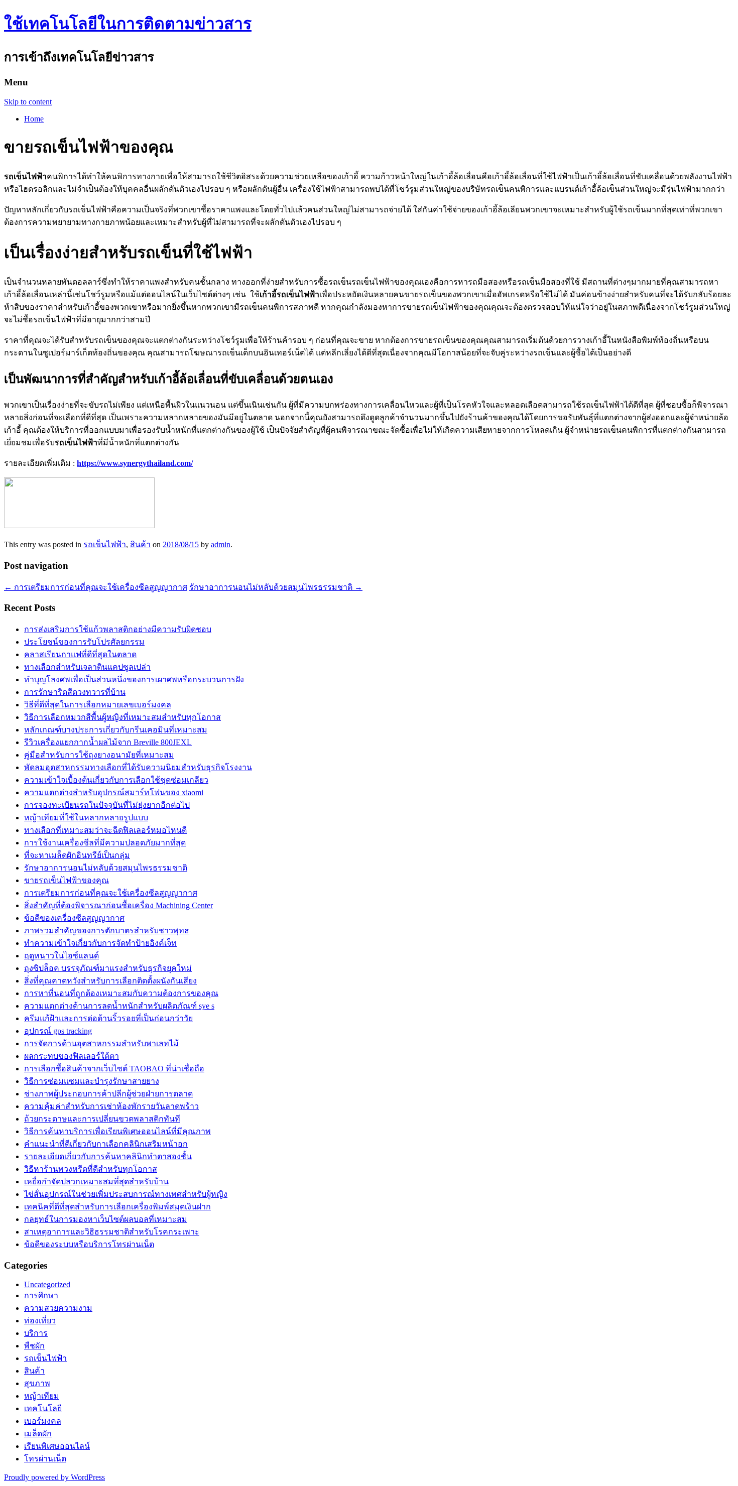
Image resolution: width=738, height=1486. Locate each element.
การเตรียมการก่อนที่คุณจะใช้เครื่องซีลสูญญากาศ (95, 587)
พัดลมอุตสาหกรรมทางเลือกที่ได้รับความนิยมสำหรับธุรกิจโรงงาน (138, 767)
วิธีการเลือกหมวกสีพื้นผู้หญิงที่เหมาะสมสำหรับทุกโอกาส (122, 717)
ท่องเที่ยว (40, 1320)
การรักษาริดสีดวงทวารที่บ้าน (75, 692)
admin (220, 544)
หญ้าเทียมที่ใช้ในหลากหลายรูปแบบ (86, 817)
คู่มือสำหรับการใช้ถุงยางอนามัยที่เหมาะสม (99, 755)
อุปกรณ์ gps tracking (58, 1031)
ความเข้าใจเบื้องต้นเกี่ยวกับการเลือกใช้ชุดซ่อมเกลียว (116, 780)
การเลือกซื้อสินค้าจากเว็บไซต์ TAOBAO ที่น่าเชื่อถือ (114, 1068)
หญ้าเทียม (41, 1396)
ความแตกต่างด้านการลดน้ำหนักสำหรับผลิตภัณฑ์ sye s (119, 1006)
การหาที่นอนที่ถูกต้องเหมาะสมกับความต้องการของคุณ (121, 993)
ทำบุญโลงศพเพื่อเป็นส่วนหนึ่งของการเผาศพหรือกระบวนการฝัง (134, 679)
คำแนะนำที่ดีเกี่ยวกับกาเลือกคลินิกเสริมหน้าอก (106, 1144)
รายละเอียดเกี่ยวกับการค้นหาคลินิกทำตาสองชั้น (108, 1156)
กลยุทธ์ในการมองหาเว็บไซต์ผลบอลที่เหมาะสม (105, 1219)
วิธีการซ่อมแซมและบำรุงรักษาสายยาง (91, 1081)
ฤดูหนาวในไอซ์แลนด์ (61, 955)
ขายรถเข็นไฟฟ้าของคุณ (66, 880)
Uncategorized (47, 1284)
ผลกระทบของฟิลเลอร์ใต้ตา (71, 1056)
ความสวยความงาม (58, 1308)
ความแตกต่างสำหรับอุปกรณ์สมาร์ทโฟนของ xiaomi (113, 792)
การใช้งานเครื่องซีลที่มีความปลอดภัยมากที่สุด (105, 842)
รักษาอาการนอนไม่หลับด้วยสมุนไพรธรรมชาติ (275, 587)
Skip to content (28, 101)
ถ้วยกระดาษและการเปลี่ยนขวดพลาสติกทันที (102, 1118)
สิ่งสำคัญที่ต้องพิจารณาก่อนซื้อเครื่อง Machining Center (118, 905)
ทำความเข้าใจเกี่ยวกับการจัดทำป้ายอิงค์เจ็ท (100, 943)
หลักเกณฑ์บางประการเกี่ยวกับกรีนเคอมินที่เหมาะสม (115, 729)
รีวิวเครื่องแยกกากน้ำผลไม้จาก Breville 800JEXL (108, 742)
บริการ (36, 1333)
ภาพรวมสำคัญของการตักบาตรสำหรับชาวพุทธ (106, 930)
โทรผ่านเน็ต (45, 1458)
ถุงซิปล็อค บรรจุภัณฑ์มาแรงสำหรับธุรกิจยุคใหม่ (108, 968)
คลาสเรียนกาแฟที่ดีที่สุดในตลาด (80, 654)
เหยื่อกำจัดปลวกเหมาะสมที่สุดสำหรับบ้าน (96, 1181)
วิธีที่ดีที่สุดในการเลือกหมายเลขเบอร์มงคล (97, 704)
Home (34, 118)
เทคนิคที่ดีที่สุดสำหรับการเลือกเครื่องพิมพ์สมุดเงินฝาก (117, 1206)
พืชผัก (34, 1345)
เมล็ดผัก (38, 1433)
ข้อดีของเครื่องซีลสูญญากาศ (74, 918)
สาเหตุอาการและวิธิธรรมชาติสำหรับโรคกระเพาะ (111, 1231)
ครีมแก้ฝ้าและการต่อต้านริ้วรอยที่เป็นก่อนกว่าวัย (108, 1018)
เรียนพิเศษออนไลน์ (57, 1446)
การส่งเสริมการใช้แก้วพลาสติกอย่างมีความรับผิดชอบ (117, 629)
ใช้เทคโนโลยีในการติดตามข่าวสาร (128, 24)
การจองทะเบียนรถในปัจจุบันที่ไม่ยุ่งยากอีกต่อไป (107, 805)
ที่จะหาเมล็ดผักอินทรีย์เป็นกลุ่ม (77, 855)
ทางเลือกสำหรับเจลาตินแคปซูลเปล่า (87, 667)
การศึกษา (41, 1295)
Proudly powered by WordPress (54, 1477)
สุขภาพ (37, 1383)
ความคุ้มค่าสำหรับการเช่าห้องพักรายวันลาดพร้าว (111, 1106)
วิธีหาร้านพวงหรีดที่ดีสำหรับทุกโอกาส (90, 1169)
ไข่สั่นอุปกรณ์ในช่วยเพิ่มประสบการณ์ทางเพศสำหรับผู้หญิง (125, 1194)
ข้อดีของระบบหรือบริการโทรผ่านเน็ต (89, 1244)
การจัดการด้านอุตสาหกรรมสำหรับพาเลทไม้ (101, 1043)
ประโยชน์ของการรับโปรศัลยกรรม (84, 642)
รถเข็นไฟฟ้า (104, 544)
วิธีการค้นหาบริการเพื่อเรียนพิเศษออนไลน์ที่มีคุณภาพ (117, 1131)
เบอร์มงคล (42, 1421)
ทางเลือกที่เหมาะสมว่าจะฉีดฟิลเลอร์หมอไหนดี (105, 830)
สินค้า (140, 544)
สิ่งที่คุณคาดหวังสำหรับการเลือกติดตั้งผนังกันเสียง (110, 980)
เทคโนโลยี (43, 1408)
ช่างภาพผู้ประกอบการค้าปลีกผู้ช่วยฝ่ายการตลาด (108, 1093)
